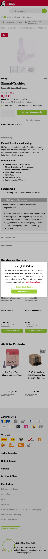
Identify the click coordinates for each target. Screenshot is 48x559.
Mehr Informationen (33, 282)
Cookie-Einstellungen (24, 287)
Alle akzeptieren (24, 292)
